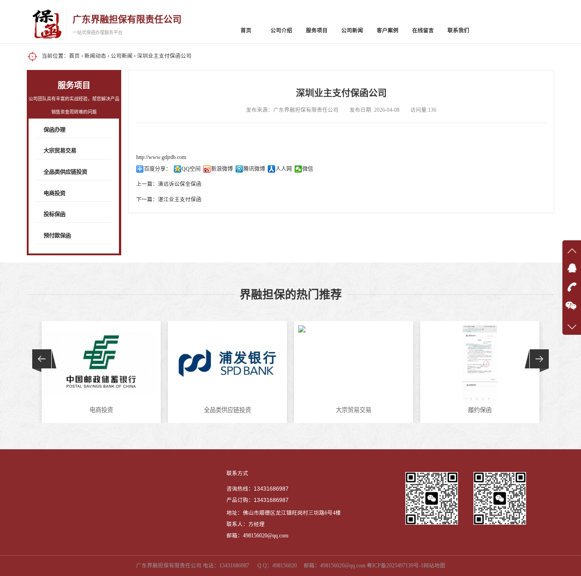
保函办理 (54, 130)
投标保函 (54, 214)
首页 (246, 31)
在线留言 (423, 31)
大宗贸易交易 (60, 151)
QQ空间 (191, 169)
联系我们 (458, 31)
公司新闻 (352, 31)
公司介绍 (281, 31)
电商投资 (54, 193)
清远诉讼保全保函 (180, 184)
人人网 (284, 169)
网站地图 (434, 566)
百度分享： (157, 169)
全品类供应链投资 (65, 172)
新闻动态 (95, 56)
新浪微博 (222, 169)
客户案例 (388, 31)
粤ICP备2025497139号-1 (395, 566)
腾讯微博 (254, 169)
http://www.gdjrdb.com (161, 157)
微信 (307, 169)
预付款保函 (57, 236)
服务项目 (317, 31)
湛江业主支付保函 (180, 200)
